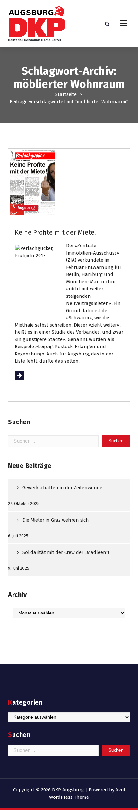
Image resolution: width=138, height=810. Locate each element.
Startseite (66, 94)
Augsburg (26, 207)
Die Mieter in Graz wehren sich (55, 520)
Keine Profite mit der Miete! (55, 232)
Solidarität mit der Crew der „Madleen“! (65, 552)
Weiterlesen (28, 375)
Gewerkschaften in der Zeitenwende (62, 487)
